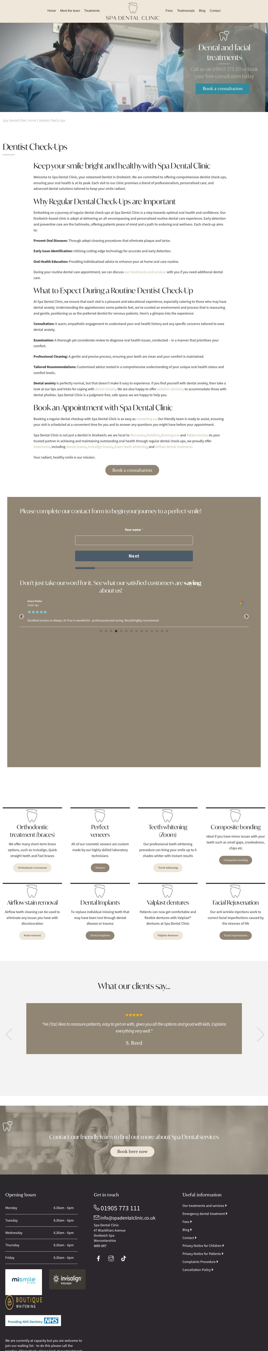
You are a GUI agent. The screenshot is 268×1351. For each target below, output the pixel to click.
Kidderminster (197, 435)
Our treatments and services (203, 1206)
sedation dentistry (170, 389)
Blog (202, 10)
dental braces (76, 447)
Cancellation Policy (196, 1270)
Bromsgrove (170, 435)
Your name (134, 530)
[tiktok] (124, 1258)
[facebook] (99, 1258)
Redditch (153, 435)
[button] (8, 1034)
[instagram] (111, 1258)
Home (51, 10)
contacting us (146, 419)
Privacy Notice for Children (202, 1246)
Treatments (92, 10)
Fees (169, 10)
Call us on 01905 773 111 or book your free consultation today (224, 72)
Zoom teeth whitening (130, 447)
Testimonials (186, 10)
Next (134, 556)
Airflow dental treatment (173, 447)
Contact (215, 10)
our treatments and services (145, 272)
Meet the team (70, 10)
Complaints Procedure (199, 1262)
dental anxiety (105, 389)
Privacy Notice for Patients (201, 1254)
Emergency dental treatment (203, 1214)
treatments (42, 447)
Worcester (137, 435)
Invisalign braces (100, 447)
